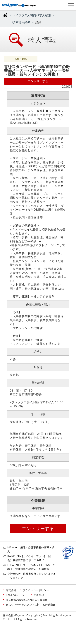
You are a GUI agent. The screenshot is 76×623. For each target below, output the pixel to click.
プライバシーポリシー (36, 590)
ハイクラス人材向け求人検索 (31, 15)
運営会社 (11, 590)
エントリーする (37, 81)
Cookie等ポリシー (16, 595)
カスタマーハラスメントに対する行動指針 (30, 604)
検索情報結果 (21, 22)
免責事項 (39, 595)
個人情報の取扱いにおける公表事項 (27, 600)
